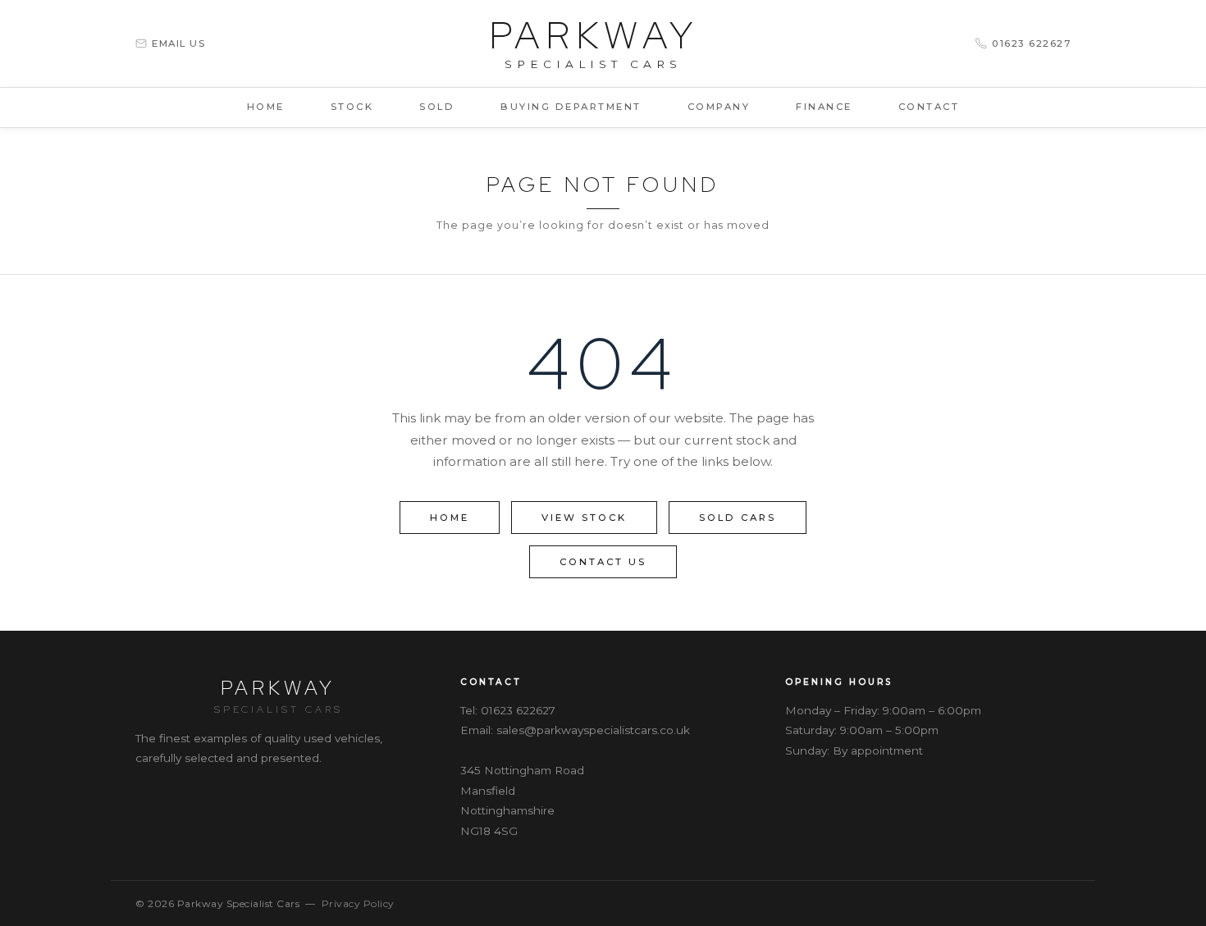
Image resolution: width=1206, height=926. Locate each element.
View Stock (584, 517)
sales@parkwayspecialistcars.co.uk (593, 730)
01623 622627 (518, 710)
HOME (266, 106)
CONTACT (929, 106)
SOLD (437, 106)
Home (449, 517)
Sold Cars (737, 517)
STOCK (352, 106)
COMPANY (719, 106)
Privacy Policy (358, 903)
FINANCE (824, 106)
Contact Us (603, 562)
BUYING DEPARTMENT (571, 106)
